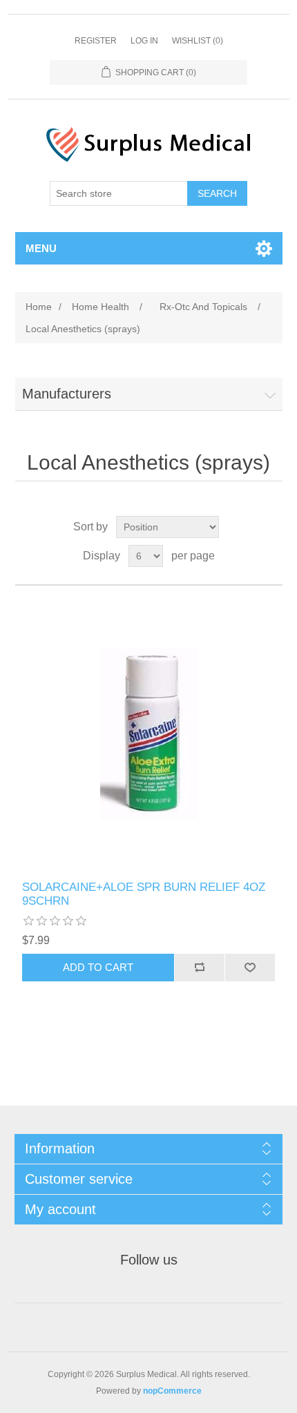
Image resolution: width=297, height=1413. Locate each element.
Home (39, 306)
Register (96, 41)
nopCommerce (172, 1391)
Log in (144, 41)
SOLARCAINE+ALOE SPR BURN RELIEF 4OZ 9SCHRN (143, 894)
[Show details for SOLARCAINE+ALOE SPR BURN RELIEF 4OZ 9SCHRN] (148, 733)
